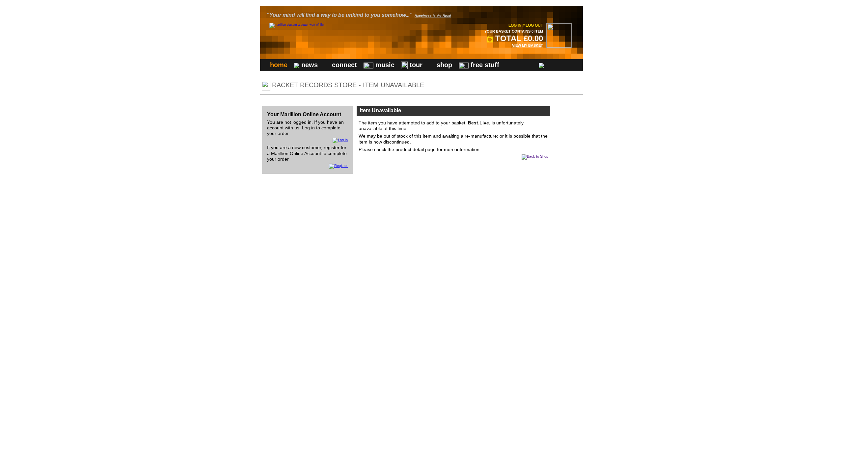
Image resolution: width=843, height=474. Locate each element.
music (383, 64)
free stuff (484, 64)
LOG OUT (534, 25)
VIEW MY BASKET (527, 45)
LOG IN (515, 25)
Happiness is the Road (433, 15)
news (308, 64)
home (278, 64)
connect (343, 64)
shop (443, 64)
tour (415, 64)
